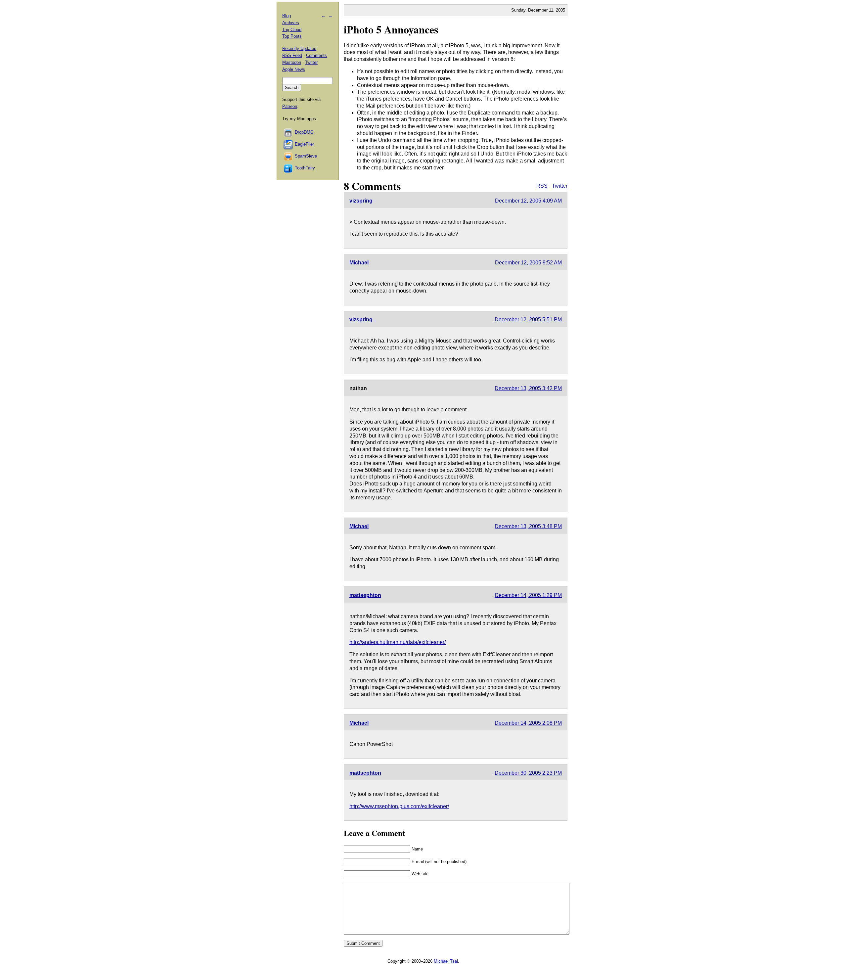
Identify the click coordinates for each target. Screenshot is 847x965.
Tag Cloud (291, 29)
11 (551, 10)
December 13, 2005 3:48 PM (528, 526)
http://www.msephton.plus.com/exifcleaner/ (399, 806)
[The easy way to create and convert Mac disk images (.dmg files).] (288, 132)
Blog (286, 15)
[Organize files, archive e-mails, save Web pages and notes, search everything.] (288, 144)
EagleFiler (304, 144)
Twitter (559, 186)
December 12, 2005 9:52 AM (528, 262)
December (538, 10)
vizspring (361, 201)
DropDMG (304, 132)
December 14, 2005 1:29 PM (528, 595)
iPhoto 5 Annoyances (391, 29)
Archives (290, 22)
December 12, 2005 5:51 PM (528, 319)
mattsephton (365, 595)
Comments (316, 55)
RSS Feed (292, 55)
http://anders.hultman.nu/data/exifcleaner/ (397, 642)
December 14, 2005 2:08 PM (528, 723)
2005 (560, 10)
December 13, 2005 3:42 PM (528, 388)
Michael (359, 262)
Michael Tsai (446, 961)
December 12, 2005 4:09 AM (528, 201)
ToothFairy (305, 167)
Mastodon (291, 62)
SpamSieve (306, 156)
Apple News (293, 69)
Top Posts (292, 36)
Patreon (289, 106)
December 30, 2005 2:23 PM (528, 773)
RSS (542, 186)
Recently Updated (299, 48)
